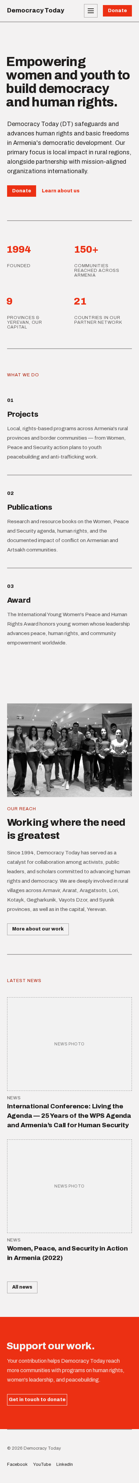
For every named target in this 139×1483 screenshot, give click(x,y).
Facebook (17, 1464)
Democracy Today (35, 10)
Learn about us (61, 190)
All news (22, 1287)
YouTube (42, 1464)
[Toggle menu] (91, 11)
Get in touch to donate (37, 1399)
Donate (117, 10)
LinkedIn (64, 1464)
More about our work (38, 929)
